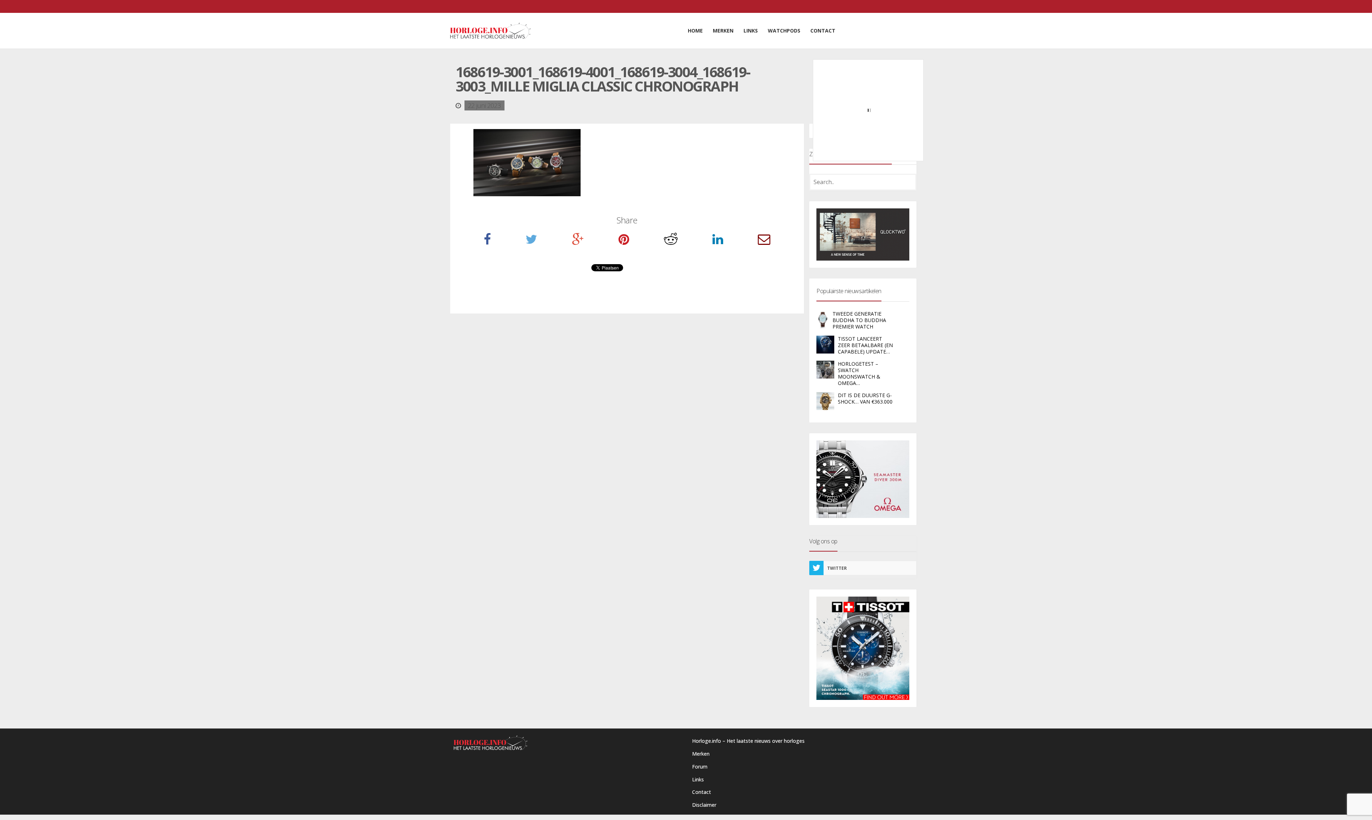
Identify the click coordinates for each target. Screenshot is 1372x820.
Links (698, 779)
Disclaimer (704, 804)
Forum (699, 766)
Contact (701, 792)
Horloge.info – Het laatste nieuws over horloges (748, 740)
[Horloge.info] (490, 31)
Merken (701, 753)
